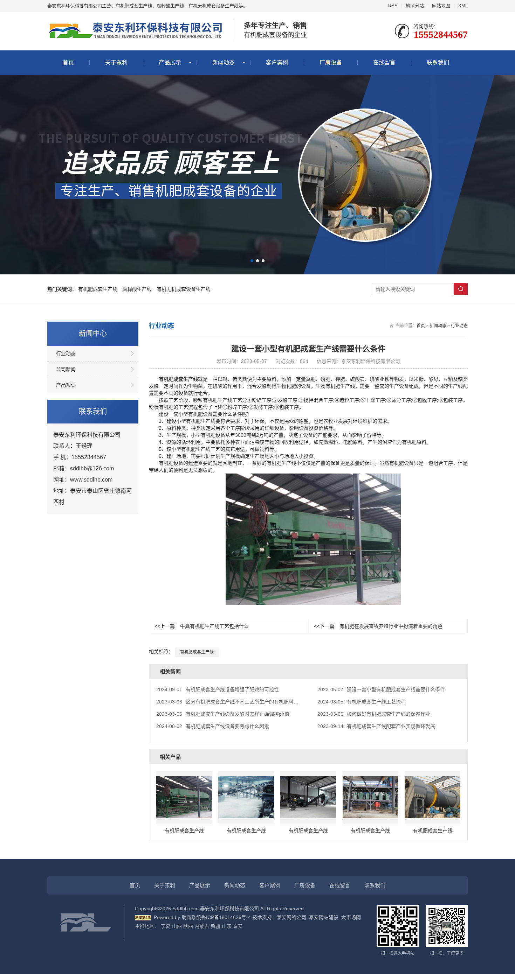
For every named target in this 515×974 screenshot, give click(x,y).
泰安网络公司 (291, 917)
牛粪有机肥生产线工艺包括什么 (201, 626)
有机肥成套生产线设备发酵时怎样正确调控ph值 (222, 714)
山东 (227, 926)
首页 (68, 62)
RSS (393, 5)
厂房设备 (331, 62)
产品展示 (170, 62)
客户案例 (277, 62)
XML (463, 5)
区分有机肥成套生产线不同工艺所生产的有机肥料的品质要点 (237, 702)
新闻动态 (223, 62)
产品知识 (66, 385)
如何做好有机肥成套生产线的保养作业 (373, 714)
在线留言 (384, 62)
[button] (251, 260)
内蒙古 (201, 926)
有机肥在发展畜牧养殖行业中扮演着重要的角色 (378, 626)
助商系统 (191, 917)
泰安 (238, 926)
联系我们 (438, 62)
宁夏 (166, 926)
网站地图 (441, 5)
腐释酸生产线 (137, 289)
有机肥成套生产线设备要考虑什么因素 (212, 726)
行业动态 (66, 353)
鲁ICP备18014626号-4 (226, 917)
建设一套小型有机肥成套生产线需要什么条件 (381, 689)
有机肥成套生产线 (97, 289)
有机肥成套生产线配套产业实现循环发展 (376, 726)
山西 (177, 926)
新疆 (215, 926)
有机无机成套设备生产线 (184, 289)
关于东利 (116, 62)
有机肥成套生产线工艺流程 (361, 702)
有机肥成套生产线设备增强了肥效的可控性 (217, 689)
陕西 (188, 926)
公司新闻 (66, 369)
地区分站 (415, 5)
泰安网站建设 (323, 917)
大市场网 (351, 917)
